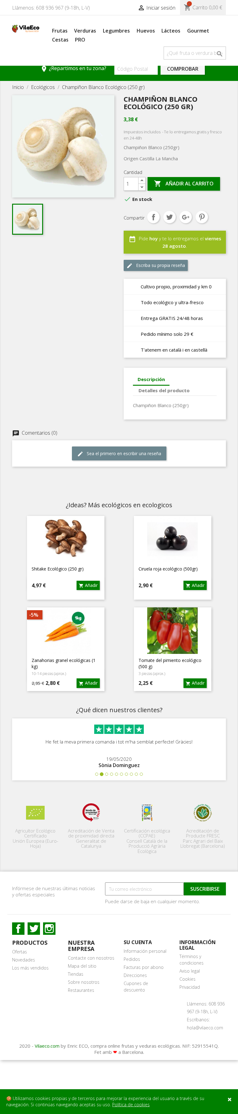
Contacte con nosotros (91, 958)
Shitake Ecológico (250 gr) (58, 569)
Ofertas (19, 952)
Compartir (153, 217)
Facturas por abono (144, 967)
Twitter (34, 928)
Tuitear (169, 217)
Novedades (23, 960)
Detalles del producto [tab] (164, 390)
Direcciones (135, 975)
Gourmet (198, 30)
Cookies (187, 979)
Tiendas (75, 974)
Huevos (146, 30)
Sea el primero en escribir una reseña (119, 453)
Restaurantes (81, 990)
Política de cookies (131, 1104)
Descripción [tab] (151, 379)
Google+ (185, 217)
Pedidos (132, 959)
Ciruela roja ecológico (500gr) (168, 569)
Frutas (60, 30)
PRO (80, 39)
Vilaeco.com (47, 1046)
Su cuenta (138, 942)
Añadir (88, 585)
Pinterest (202, 217)
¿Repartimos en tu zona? (73, 69)
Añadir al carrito (184, 183)
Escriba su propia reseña (155, 265)
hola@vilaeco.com (205, 1028)
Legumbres (116, 30)
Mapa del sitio (82, 966)
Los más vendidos (30, 968)
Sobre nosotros (83, 982)
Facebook (18, 928)
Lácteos (170, 30)
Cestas (60, 39)
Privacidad (189, 987)
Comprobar (182, 68)
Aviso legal (189, 971)
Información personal (145, 951)
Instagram (49, 928)
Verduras (85, 30)
